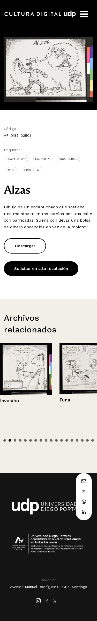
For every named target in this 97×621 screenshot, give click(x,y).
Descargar (25, 245)
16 (82, 440)
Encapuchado (68, 159)
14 (72, 440)
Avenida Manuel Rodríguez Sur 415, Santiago (48, 587)
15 (77, 440)
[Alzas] (48, 69)
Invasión (9, 400)
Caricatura (17, 159)
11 (56, 440)
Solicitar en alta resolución (41, 268)
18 (92, 440)
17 (87, 440)
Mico (12, 170)
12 (61, 440)
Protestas (32, 170)
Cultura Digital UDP (40, 16)
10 (51, 440)
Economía (42, 159)
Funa (64, 399)
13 (66, 440)
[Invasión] (26, 369)
